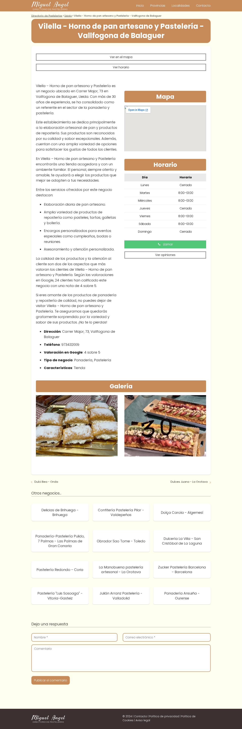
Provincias (157, 5)
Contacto (203, 5)
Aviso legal (143, 720)
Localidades (181, 5)
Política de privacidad (164, 716)
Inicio (140, 5)
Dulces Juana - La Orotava (189, 482)
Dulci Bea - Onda (46, 482)
